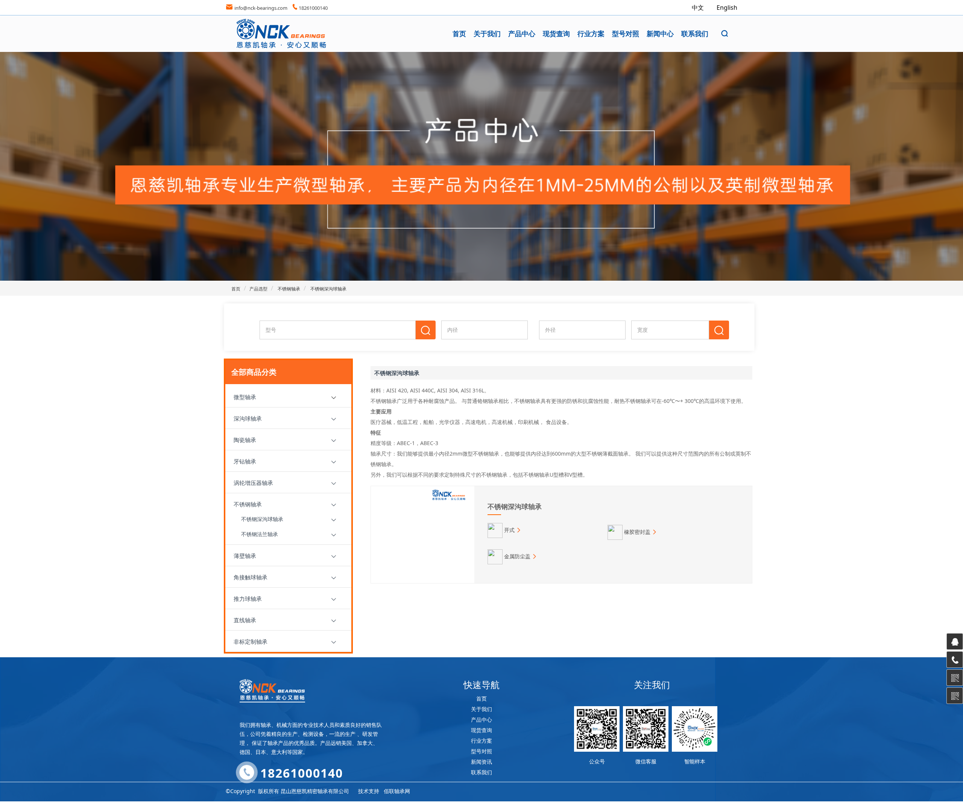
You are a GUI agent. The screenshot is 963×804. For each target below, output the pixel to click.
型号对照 (625, 33)
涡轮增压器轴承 (253, 482)
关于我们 (487, 33)
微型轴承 (245, 397)
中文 (698, 7)
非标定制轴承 (250, 641)
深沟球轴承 (248, 418)
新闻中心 (660, 33)
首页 (459, 33)
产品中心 (521, 33)
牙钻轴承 (245, 461)
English (727, 7)
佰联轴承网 (397, 791)
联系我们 (694, 33)
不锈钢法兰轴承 (259, 534)
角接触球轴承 (250, 577)
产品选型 (258, 289)
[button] (725, 33)
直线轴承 (245, 620)
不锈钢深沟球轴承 (327, 289)
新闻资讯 (481, 761)
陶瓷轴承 (245, 440)
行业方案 (591, 33)
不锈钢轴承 (288, 289)
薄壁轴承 (245, 555)
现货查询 (556, 33)
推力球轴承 (248, 598)
